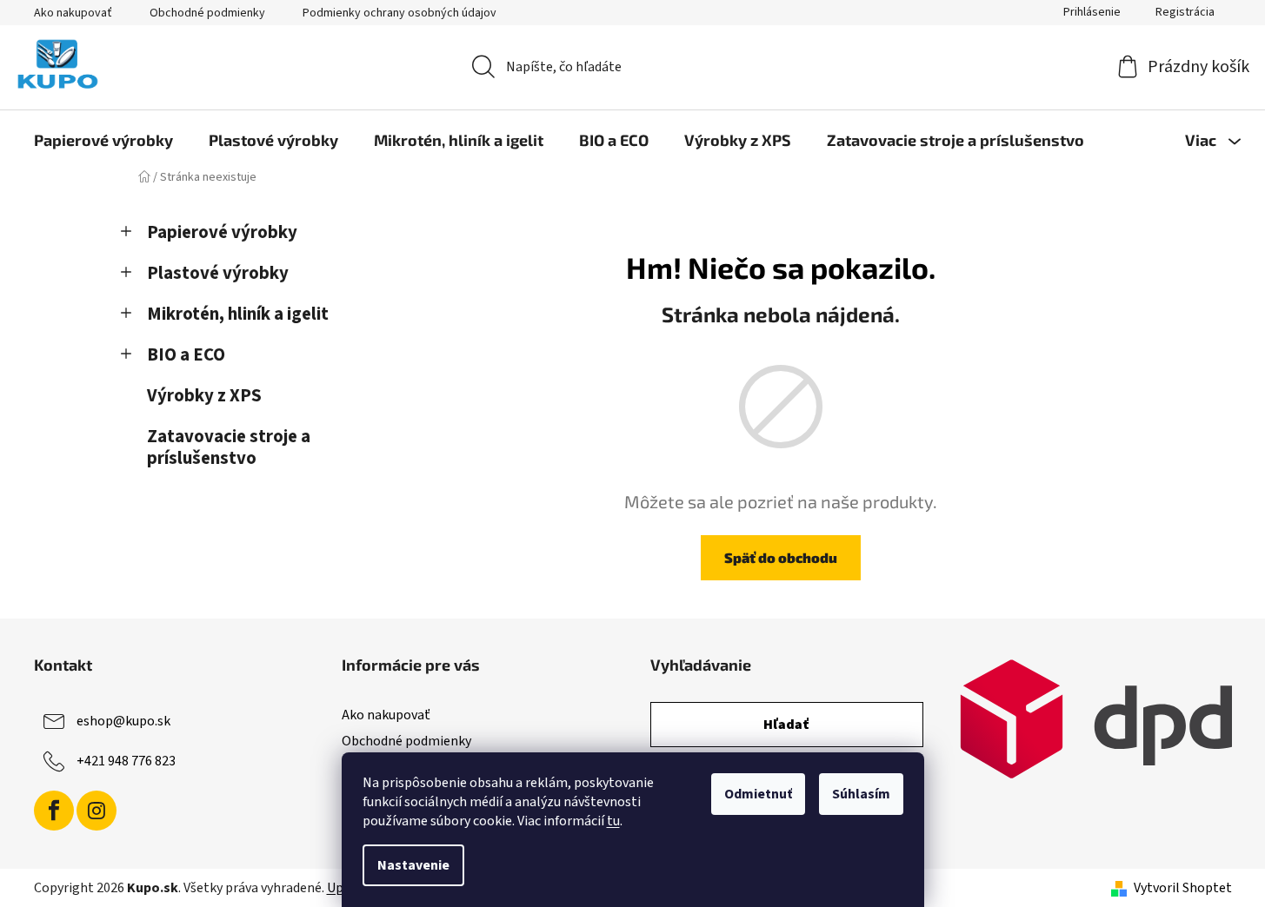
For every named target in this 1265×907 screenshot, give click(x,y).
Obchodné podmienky (207, 13)
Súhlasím (861, 794)
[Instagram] (97, 811)
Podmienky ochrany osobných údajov (399, 13)
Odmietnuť (758, 794)
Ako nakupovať (73, 13)
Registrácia (1185, 12)
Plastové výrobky (218, 273)
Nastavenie (413, 865)
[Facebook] (54, 811)
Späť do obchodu (780, 557)
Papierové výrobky (222, 232)
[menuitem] (103, 139)
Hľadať (786, 724)
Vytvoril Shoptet (1183, 887)
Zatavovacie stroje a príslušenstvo (228, 447)
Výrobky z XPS (204, 395)
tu (613, 821)
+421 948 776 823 (126, 761)
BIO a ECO (186, 354)
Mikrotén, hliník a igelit (238, 314)
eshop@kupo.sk (123, 721)
